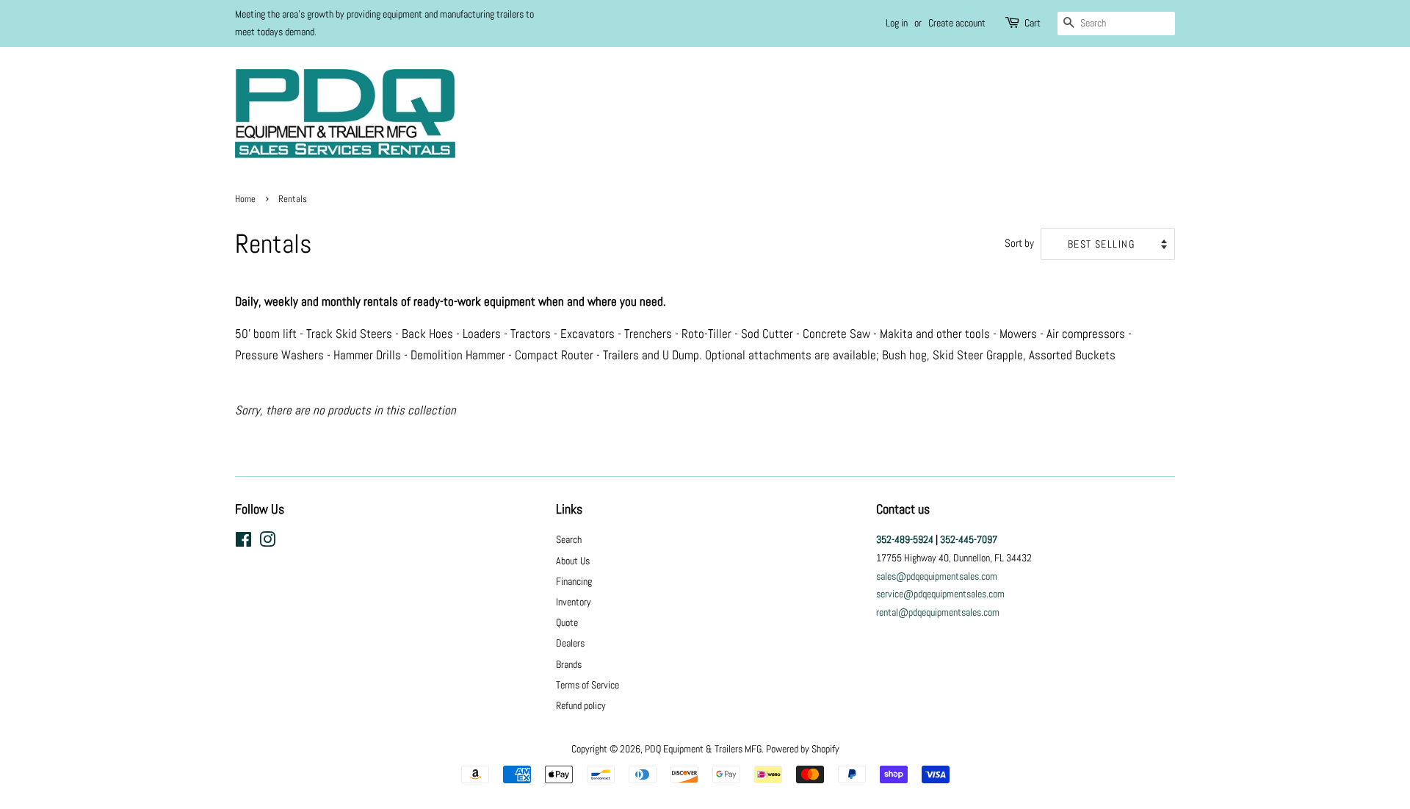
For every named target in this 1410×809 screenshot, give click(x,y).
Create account (957, 22)
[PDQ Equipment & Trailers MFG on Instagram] (267, 542)
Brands (569, 664)
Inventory (573, 601)
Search (569, 539)
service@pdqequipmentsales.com (940, 593)
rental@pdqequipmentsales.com (937, 612)
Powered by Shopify (802, 748)
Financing (574, 581)
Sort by (1019, 243)
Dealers (570, 643)
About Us (573, 560)
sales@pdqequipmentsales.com (936, 576)
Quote (567, 622)
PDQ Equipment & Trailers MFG (703, 748)
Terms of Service (587, 684)
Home (245, 199)
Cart (1032, 22)
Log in (897, 22)
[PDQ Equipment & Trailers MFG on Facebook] (243, 542)
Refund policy (581, 705)
